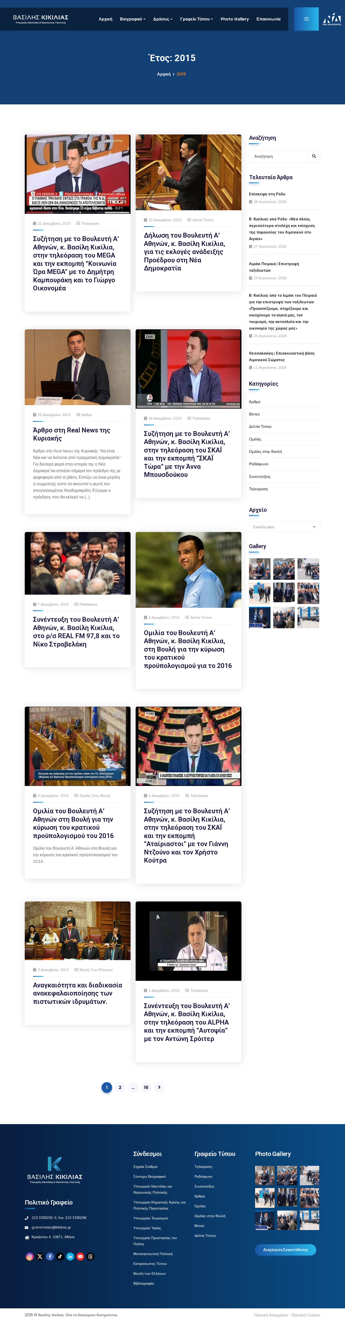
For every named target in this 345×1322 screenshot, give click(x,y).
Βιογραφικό (131, 19)
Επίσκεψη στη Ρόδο (267, 194)
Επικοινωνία (269, 19)
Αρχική (105, 19)
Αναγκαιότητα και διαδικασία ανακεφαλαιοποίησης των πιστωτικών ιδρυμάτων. (77, 993)
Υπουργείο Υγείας (147, 1228)
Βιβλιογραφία (143, 1283)
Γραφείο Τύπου (195, 19)
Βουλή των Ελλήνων (96, 969)
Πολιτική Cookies (305, 1315)
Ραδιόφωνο (88, 604)
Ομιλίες (255, 439)
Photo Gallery (235, 19)
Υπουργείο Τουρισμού (150, 1218)
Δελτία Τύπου (203, 220)
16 (146, 1087)
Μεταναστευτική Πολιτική (153, 1253)
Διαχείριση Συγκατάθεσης (285, 1250)
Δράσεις (161, 19)
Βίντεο (254, 414)
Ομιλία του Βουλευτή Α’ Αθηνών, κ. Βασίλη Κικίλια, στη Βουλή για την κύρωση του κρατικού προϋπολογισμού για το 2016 (188, 649)
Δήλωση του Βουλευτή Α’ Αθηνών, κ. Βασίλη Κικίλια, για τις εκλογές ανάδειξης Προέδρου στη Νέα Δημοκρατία (184, 251)
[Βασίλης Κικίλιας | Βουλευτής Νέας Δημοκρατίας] (40, 19)
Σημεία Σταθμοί (145, 1166)
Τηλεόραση (90, 223)
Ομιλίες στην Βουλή (95, 795)
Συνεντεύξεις (259, 476)
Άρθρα (87, 414)
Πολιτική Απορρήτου (271, 1315)
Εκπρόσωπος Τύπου (150, 1263)
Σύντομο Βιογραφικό (149, 1176)
